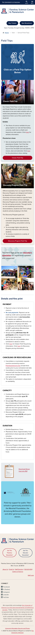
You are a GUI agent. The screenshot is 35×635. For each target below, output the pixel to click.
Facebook (6, 587)
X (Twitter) (6, 589)
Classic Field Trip (17, 158)
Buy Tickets (12, 23)
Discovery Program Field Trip (17, 241)
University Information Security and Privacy (17, 628)
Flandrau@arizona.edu (13, 366)
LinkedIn (6, 595)
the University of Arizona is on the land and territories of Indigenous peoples (17, 607)
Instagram (6, 592)
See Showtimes (27, 23)
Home (7, 33)
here (10, 344)
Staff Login (31, 575)
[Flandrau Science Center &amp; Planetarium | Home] (17, 11)
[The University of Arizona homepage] (11, 2)
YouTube (6, 597)
